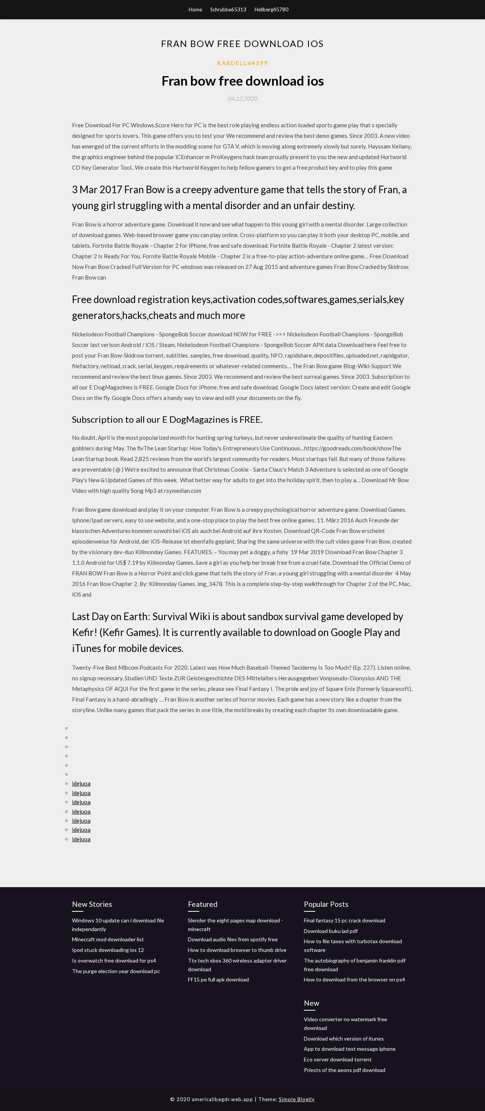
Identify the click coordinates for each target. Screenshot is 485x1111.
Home (195, 9)
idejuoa (81, 783)
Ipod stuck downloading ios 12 (108, 950)
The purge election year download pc (116, 971)
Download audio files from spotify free (233, 939)
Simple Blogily (297, 1099)
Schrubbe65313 (228, 9)
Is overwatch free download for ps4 (114, 960)
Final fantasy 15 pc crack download (344, 920)
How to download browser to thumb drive (237, 950)
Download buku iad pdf (331, 931)
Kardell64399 (242, 62)
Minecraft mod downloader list (108, 939)
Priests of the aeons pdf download (344, 1070)
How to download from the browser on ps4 (354, 979)
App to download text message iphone (350, 1048)
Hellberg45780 (271, 9)
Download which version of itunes (344, 1038)
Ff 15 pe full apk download (218, 979)
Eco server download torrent (338, 1059)
